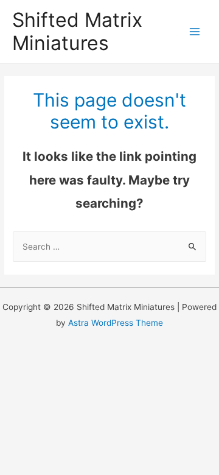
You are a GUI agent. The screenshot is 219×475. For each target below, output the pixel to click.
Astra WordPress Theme (115, 323)
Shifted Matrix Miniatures (77, 31)
